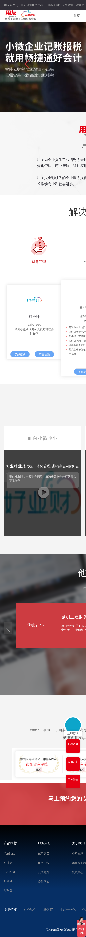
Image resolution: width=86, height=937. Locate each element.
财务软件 (30, 909)
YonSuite (9, 853)
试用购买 (43, 853)
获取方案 (43, 872)
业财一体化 (68, 909)
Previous (27, 67)
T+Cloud (9, 872)
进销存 (48, 909)
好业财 (8, 863)
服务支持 (43, 863)
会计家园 (43, 881)
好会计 (8, 881)
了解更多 (20, 354)
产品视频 (44, 354)
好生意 (8, 890)
